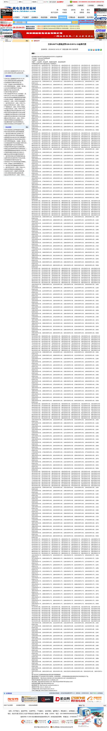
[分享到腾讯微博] (96, 50)
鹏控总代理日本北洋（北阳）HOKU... (14, 118)
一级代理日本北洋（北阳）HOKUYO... (15, 103)
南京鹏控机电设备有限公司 (41, 717)
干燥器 (64, 10)
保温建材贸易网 (20, 705)
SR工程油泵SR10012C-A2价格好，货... (15, 93)
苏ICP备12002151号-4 (41, 727)
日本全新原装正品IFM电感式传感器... (14, 130)
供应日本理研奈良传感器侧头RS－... (14, 120)
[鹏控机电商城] (68, 702)
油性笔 (73, 10)
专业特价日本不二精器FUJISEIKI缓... (14, 171)
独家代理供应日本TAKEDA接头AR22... (15, 139)
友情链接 (72, 711)
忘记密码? (60, 2)
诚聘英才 (56, 711)
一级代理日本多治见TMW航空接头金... (15, 156)
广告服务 (40, 711)
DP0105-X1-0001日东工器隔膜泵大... (14, 95)
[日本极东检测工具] (19, 702)
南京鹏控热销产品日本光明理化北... (14, 122)
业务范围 (48, 711)
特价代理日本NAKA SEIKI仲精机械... (14, 131)
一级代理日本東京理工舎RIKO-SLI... (14, 133)
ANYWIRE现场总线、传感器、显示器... (15, 69)
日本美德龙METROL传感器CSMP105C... (15, 143)
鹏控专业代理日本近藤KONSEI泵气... (14, 154)
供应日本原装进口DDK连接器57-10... (14, 124)
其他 (88, 12)
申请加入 (95, 693)
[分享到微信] (101, 50)
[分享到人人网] (98, 50)
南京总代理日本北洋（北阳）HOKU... (14, 105)
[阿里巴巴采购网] (84, 702)
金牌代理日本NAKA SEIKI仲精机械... (14, 135)
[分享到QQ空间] (91, 50)
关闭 (6, 40)
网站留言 (64, 711)
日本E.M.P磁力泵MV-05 (11, 92)
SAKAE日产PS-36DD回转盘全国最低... (15, 161)
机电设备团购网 (33, 705)
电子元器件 (54, 12)
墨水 (82, 10)
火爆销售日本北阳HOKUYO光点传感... (15, 114)
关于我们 (16, 711)
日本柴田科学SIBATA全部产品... (13, 65)
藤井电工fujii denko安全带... (12, 73)
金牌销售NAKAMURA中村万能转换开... (15, 137)
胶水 (88, 10)
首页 (10, 711)
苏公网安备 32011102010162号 (62, 727)
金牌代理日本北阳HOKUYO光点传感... (15, 116)
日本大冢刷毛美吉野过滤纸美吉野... (14, 64)
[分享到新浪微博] (94, 50)
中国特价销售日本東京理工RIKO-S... (14, 152)
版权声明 (24, 711)
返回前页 (75, 49)
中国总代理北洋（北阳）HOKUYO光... (15, 108)
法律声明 (32, 711)
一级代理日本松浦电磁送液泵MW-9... (14, 165)
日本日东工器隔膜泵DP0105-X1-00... (14, 62)
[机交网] (51, 702)
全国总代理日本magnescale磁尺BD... (14, 146)
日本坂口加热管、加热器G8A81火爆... (15, 99)
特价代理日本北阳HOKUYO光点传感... (15, 112)
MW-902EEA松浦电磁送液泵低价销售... (15, 97)
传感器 (64, 12)
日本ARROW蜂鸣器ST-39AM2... (13, 71)
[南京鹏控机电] (53, 38)
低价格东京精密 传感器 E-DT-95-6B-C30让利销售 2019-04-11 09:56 (63, 27)
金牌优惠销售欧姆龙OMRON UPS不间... (15, 150)
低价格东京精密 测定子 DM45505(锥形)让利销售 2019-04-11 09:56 (63, 25)
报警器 (82, 12)
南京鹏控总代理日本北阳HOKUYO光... (15, 110)
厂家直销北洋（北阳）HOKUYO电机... (15, 107)
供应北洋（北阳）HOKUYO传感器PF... (15, 101)
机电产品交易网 (8, 705)
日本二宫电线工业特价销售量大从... (14, 67)
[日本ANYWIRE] (35, 702)
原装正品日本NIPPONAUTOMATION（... (15, 148)
